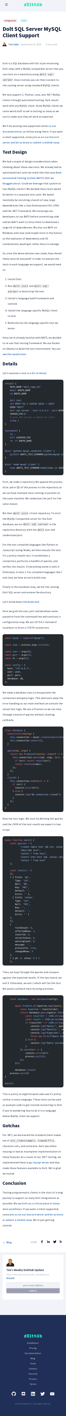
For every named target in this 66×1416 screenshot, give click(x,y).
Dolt (24, 20)
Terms (33, 1384)
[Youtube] (52, 1394)
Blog (9, 1242)
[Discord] (23, 1394)
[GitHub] (14, 1394)
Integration (10, 20)
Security (33, 1373)
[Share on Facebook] (42, 1242)
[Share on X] (55, 1242)
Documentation (33, 1353)
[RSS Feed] (60, 1244)
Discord (10, 1277)
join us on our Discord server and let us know (36, 1214)
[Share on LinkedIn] (48, 1242)
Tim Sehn (13, 44)
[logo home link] (33, 4)
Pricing (33, 1348)
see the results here (14, 354)
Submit (33, 1290)
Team (33, 1363)
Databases (33, 1342)
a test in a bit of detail (32, 373)
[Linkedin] (33, 1394)
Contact (33, 1368)
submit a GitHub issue (46, 142)
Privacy (33, 1378)
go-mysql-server (39, 1162)
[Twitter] (42, 1394)
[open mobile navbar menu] (6, 4)
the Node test (31, 601)
